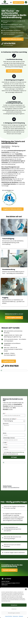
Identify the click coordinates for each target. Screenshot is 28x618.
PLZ (4, 413)
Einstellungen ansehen (14, 613)
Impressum (21, 616)
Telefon (5, 447)
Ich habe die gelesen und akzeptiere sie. (13, 453)
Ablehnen (14, 609)
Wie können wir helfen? (9, 419)
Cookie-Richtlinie (8, 616)
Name (4, 433)
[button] (26, 589)
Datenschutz (15, 616)
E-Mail (5, 442)
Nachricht (5, 423)
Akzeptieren (14, 605)
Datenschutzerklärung (17, 452)
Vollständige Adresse (9, 437)
